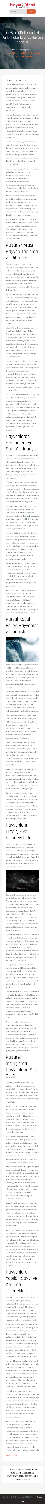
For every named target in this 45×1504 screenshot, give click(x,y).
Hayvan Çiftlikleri (22, 5)
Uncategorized (12, 1455)
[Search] (31, 11)
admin (12, 80)
